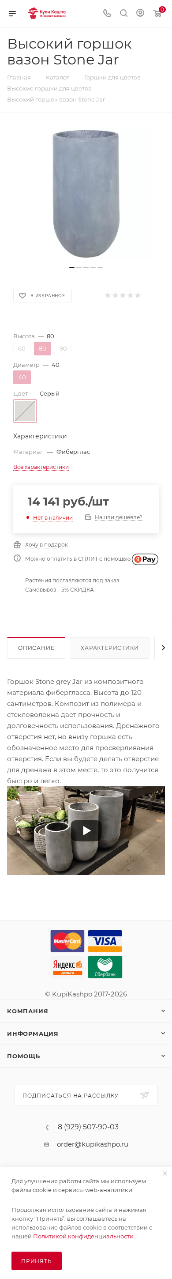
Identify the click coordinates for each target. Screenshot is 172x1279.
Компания (27, 1011)
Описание (36, 648)
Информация (33, 1033)
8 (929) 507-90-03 (88, 1127)
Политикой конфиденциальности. (84, 1236)
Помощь (23, 1056)
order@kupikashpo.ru (92, 1144)
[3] (122, 295)
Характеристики (109, 648)
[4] (130, 295)
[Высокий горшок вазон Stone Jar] (86, 194)
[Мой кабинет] (140, 14)
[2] (115, 295)
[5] (137, 295)
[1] (107, 295)
